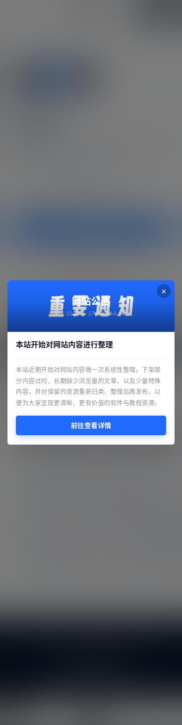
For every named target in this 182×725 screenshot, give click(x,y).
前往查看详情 (91, 425)
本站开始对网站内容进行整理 (64, 344)
